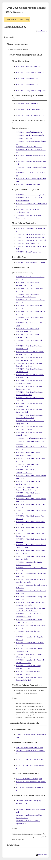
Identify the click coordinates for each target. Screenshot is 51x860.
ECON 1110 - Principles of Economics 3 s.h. (30, 759)
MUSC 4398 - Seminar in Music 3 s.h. (28, 184)
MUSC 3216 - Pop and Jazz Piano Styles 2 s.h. (31, 438)
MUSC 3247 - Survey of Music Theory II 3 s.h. (31, 90)
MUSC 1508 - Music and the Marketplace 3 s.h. (31, 195)
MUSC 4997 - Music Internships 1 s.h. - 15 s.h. (31, 262)
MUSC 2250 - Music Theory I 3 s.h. (27, 78)
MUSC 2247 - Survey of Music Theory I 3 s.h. (31, 72)
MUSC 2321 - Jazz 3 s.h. (24, 138)
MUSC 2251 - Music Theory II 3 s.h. (28, 84)
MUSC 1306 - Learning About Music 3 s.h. (30, 109)
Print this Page (42, 31)
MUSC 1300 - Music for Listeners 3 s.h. (29, 103)
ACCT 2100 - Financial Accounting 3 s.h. (29, 779)
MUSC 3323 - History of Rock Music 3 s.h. (30, 115)
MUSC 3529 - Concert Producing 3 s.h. (28, 252)
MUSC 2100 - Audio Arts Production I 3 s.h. (30, 234)
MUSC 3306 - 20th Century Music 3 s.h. (29, 147)
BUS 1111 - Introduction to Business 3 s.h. (29, 748)
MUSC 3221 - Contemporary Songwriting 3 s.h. (31, 240)
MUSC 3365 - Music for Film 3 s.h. (27, 243)
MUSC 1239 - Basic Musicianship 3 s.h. (29, 66)
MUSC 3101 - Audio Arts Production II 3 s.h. (30, 237)
